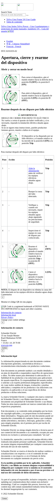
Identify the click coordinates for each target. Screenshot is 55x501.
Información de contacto (11, 312)
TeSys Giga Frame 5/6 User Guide (21, 19)
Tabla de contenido (14, 22)
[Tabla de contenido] (2, 34)
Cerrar (4, 348)
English (9, 41)
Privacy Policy (7, 317)
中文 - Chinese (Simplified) (18, 44)
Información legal (8, 315)
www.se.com (6, 345)
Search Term (6, 12)
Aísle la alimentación (33, 169)
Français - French (13, 46)
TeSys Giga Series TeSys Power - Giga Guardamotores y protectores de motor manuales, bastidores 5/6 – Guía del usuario (25, 28)
